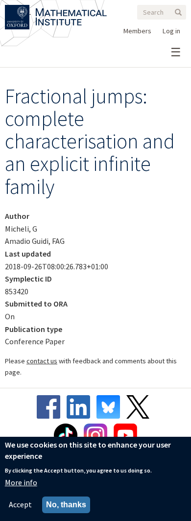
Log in (171, 30)
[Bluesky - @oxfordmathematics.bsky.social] (110, 407)
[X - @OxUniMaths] (140, 407)
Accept (20, 504)
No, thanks (66, 504)
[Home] (71, 11)
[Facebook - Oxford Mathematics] (51, 407)
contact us (41, 360)
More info (21, 482)
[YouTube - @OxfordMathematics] (125, 435)
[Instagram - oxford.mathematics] (98, 435)
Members (137, 30)
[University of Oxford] (18, 11)
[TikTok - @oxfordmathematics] (68, 435)
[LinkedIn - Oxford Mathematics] (81, 407)
